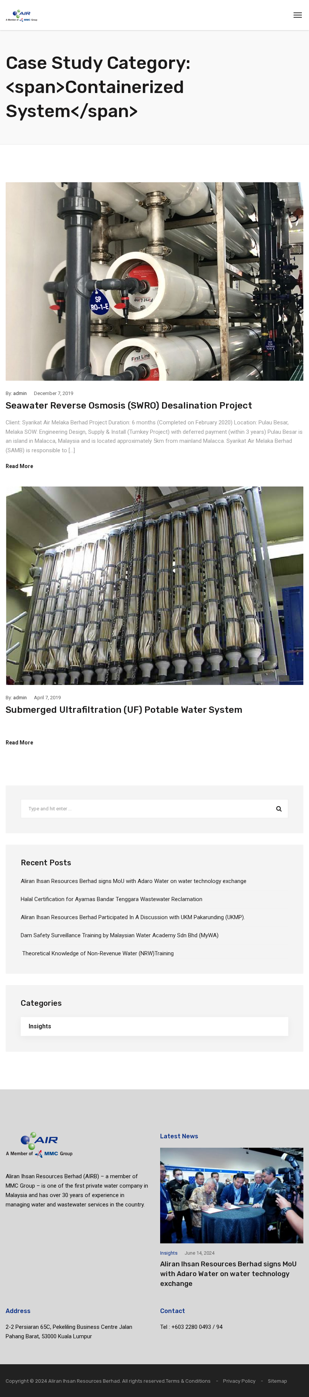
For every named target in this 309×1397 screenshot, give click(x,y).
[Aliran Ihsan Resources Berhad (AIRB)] (22, 15)
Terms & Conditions (188, 1381)
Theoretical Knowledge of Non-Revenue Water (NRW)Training (97, 953)
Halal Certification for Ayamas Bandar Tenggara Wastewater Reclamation (111, 899)
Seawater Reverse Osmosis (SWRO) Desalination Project (129, 405)
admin (20, 393)
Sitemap (277, 1381)
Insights (40, 1026)
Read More (19, 466)
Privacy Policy (239, 1381)
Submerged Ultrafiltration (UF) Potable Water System (124, 710)
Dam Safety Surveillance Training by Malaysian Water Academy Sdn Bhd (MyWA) (120, 935)
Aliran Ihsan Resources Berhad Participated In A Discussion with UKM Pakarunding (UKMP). (133, 917)
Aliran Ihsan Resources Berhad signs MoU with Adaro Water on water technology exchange (133, 881)
